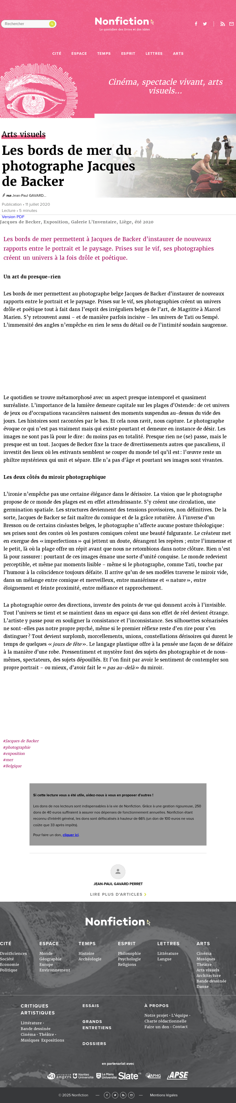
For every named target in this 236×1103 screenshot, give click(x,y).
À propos (157, 1005)
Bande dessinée (211, 981)
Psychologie (129, 959)
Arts (178, 54)
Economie (9, 964)
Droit (5, 953)
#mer (8, 759)
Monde (46, 953)
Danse (203, 986)
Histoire (86, 953)
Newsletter (231, 24)
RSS (123, 1095)
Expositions (52, 1040)
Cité (56, 54)
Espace (79, 54)
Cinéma (204, 953)
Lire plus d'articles (116, 894)
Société (7, 959)
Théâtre (204, 964)
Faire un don (157, 1027)
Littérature (167, 953)
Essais (91, 1005)
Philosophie (129, 953)
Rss (222, 24)
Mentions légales (163, 1095)
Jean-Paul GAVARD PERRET (118, 884)
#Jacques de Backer (20, 741)
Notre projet (156, 1015)
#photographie (16, 747)
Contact (180, 1026)
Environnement (54, 970)
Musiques (206, 959)
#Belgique (12, 766)
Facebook (107, 1095)
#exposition (14, 753)
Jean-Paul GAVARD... (29, 195)
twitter (205, 24)
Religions (127, 964)
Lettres (154, 54)
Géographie (50, 959)
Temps (104, 54)
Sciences (18, 953)
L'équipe (179, 1015)
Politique (8, 970)
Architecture (209, 975)
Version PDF (13, 216)
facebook (196, 24)
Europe (46, 964)
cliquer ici (71, 835)
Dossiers (94, 1043)
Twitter (115, 1095)
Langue (164, 959)
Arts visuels (208, 970)
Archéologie (90, 959)
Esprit (128, 54)
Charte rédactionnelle (165, 1021)
